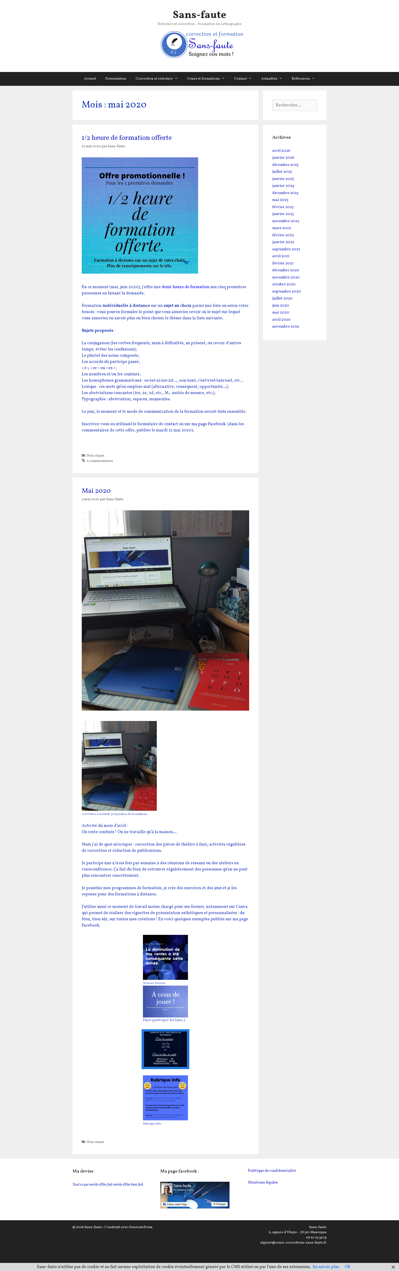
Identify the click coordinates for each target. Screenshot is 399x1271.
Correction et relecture (154, 78)
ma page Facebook (208, 424)
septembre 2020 (286, 291)
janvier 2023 (283, 214)
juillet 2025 (282, 171)
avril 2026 (281, 150)
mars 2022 (281, 228)
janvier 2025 (283, 179)
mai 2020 (280, 312)
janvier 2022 (283, 242)
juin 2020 (280, 305)
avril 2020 (281, 319)
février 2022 (283, 235)
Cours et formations (203, 78)
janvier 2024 (283, 185)
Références (301, 78)
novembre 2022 (285, 221)
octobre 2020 (284, 284)
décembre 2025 (285, 164)
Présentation (115, 78)
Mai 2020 (96, 491)
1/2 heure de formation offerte (127, 138)
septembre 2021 (286, 249)
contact (171, 424)
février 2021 (282, 263)
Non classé (95, 455)
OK (348, 1267)
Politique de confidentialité (272, 1170)
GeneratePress (140, 1227)
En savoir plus (326, 1267)
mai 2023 (280, 200)
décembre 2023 (285, 193)
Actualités (269, 78)
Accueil (90, 78)
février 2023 (283, 207)
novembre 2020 (286, 277)
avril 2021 (281, 256)
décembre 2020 (285, 270)
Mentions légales (263, 1182)
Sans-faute (199, 15)
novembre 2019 (285, 326)
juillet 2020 (282, 298)
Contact (240, 78)
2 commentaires (100, 461)
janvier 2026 (283, 157)
